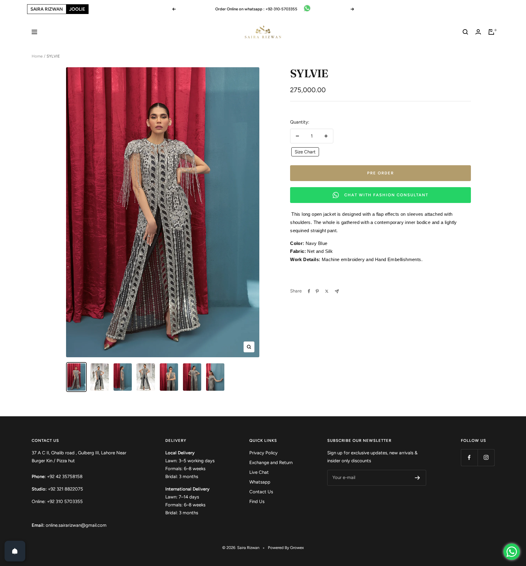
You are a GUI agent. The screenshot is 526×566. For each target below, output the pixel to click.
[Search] (465, 32)
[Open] (15, 551)
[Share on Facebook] (309, 291)
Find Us (257, 501)
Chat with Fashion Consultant (386, 195)
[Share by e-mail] (337, 291)
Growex (297, 547)
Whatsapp (259, 482)
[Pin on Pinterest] (317, 291)
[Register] (417, 478)
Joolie (77, 9)
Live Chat (259, 472)
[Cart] (491, 32)
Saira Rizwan (46, 9)
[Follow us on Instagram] (486, 457)
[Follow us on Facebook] (469, 457)
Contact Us (261, 491)
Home (37, 56)
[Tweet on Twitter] (326, 291)
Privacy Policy (263, 453)
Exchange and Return (271, 462)
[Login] (478, 31)
